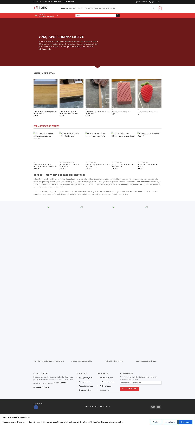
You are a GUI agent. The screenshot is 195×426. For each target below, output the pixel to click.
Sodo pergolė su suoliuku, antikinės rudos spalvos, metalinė (45, 165)
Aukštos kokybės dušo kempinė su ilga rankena (97, 112)
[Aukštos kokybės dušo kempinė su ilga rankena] (97, 93)
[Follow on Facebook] (36, 407)
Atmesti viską (170, 422)
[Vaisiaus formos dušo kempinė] (149, 93)
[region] (97, 420)
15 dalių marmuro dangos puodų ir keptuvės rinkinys (97, 165)
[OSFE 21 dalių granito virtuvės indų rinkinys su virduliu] (123, 146)
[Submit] (118, 15)
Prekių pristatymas (85, 378)
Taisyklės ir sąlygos (86, 386)
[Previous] (33, 101)
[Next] (161, 101)
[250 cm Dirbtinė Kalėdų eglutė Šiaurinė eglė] (71, 146)
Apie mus (72, 8)
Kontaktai (110, 8)
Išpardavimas (99, 8)
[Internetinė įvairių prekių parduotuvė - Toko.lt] (46, 8)
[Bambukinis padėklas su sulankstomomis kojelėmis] (71, 93)
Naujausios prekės (106, 378)
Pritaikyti (156, 422)
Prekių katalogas (85, 8)
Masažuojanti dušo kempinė (121, 112)
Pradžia (64, 8)
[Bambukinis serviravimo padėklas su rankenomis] (45, 93)
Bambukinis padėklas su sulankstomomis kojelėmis (69, 112)
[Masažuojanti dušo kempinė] (123, 93)
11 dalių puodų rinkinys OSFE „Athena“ (147, 165)
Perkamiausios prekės (107, 382)
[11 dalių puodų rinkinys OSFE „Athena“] (149, 146)
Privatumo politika (85, 390)
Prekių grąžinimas (85, 382)
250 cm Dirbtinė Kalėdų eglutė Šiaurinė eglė (70, 165)
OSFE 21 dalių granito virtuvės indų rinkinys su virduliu (123, 165)
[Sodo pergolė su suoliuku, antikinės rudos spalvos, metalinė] (45, 146)
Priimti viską (185, 422)
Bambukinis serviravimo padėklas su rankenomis (45, 112)
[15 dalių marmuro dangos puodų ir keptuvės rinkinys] (97, 146)
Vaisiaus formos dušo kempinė (148, 112)
